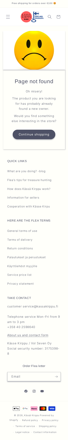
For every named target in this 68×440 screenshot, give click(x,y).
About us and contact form (27, 335)
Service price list (19, 275)
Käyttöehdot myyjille (22, 266)
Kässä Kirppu (31, 415)
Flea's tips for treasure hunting (29, 180)
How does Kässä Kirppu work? (29, 189)
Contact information (45, 432)
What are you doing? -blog (26, 171)
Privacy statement (20, 283)
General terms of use (22, 231)
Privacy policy (50, 420)
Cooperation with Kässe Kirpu (28, 206)
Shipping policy (48, 426)
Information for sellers (23, 197)
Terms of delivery (19, 239)
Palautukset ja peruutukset (26, 257)
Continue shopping (34, 134)
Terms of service (25, 426)
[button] (8, 16)
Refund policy (30, 420)
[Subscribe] (56, 376)
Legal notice (22, 432)
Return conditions (20, 248)
